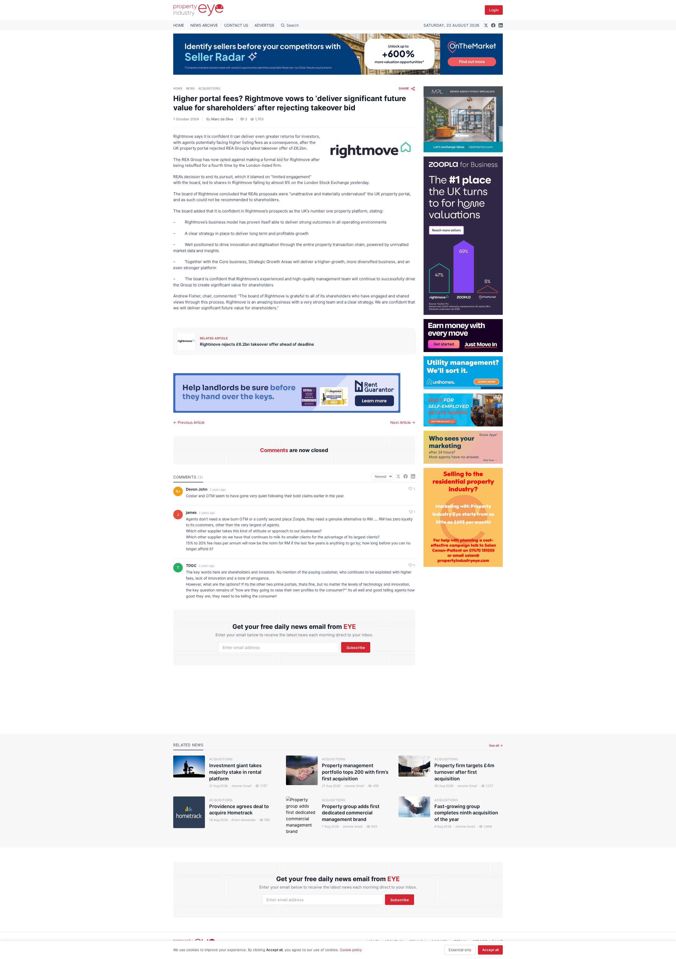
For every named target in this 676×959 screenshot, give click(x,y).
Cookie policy (351, 950)
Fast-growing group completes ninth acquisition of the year (466, 813)
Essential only (460, 950)
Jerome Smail (240, 786)
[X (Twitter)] (486, 25)
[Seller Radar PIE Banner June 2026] (338, 54)
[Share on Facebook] (405, 476)
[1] (463, 372)
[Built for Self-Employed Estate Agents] (463, 409)
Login (494, 10)
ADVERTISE (264, 25)
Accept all (490, 950)
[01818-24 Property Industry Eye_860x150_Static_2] (294, 393)
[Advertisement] (463, 646)
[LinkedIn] (501, 25)
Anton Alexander (243, 820)
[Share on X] (398, 476)
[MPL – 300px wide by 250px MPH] (463, 119)
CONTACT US (236, 25)
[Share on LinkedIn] (413, 476)
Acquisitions (209, 88)
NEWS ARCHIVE (204, 25)
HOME (178, 25)
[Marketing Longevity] (463, 447)
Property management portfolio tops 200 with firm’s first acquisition (355, 772)
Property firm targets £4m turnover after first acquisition (464, 772)
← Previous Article (188, 422)
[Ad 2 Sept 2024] (463, 517)
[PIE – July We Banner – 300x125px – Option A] (463, 335)
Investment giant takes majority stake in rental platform (235, 772)
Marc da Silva (222, 119)
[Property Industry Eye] (198, 10)
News (190, 88)
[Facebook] (493, 25)
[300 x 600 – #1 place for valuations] (463, 235)
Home (177, 88)
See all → (496, 745)
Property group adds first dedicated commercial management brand (350, 813)
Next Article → (402, 422)
